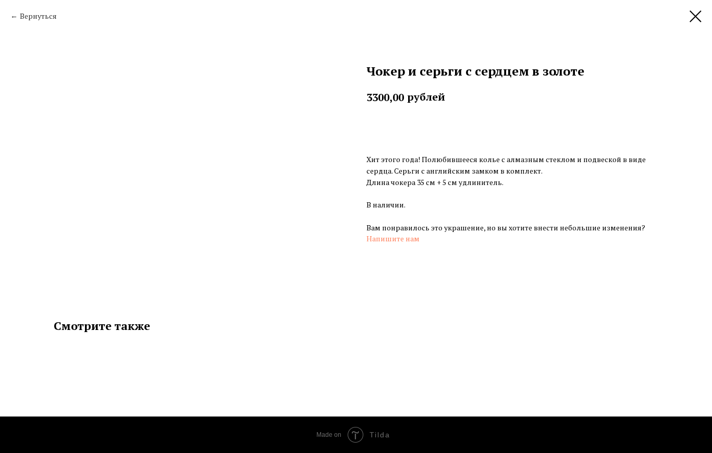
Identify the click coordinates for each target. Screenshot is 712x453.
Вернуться (38, 16)
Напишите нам (393, 238)
